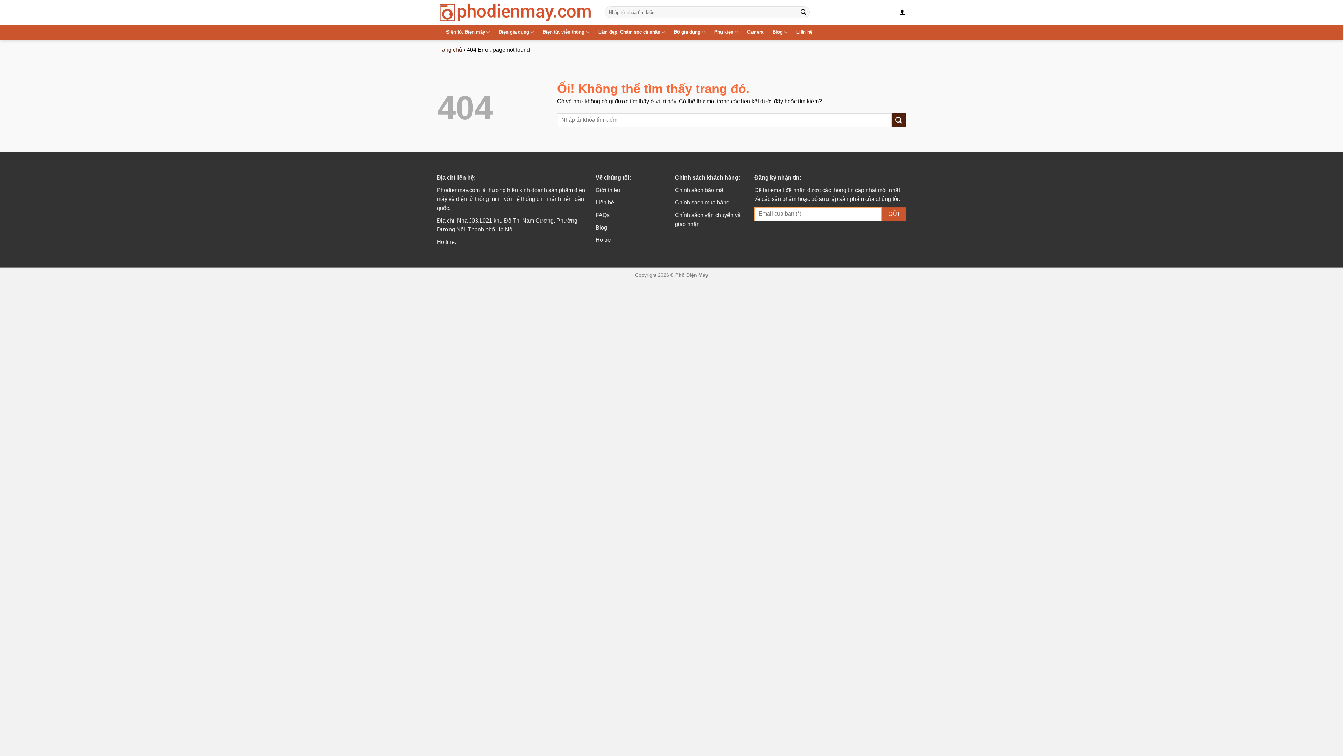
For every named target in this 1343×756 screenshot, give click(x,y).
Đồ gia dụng (687, 32)
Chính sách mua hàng (702, 202)
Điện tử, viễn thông (563, 32)
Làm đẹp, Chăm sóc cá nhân (629, 32)
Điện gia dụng (514, 32)
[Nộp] (803, 12)
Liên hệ (804, 32)
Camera (755, 32)
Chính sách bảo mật (700, 190)
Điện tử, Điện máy (465, 32)
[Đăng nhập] (902, 12)
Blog (778, 32)
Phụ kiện (723, 32)
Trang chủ (449, 50)
